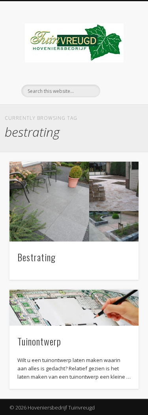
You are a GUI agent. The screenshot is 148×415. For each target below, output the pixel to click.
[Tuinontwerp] (74, 308)
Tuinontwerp (39, 341)
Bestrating (36, 257)
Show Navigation (119, 70)
